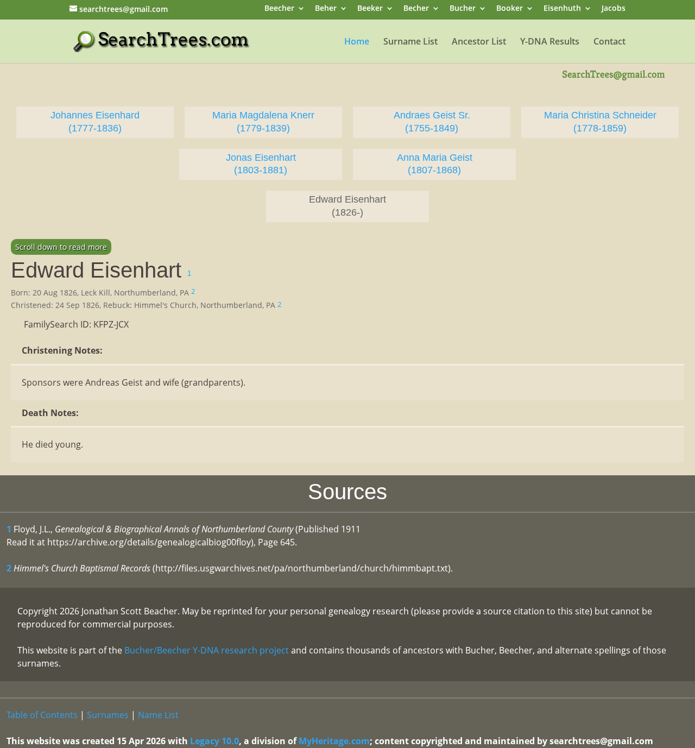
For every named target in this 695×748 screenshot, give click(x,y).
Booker (509, 9)
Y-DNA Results (549, 42)
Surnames (108, 715)
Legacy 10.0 (214, 741)
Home (356, 42)
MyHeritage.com (334, 741)
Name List (158, 715)
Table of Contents (42, 715)
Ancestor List (479, 42)
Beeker (370, 9)
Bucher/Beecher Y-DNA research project (206, 650)
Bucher (463, 9)
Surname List (410, 42)
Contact (609, 42)
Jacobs (614, 9)
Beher (326, 9)
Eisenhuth (562, 9)
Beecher (279, 9)
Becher (416, 9)
